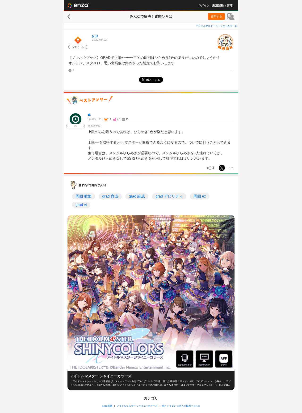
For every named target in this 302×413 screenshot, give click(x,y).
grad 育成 (110, 196)
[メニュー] (232, 70)
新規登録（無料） (223, 5)
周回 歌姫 (84, 196)
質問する (216, 16)
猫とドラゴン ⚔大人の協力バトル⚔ (181, 406)
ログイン (204, 5)
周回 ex (199, 196)
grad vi (81, 205)
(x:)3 (95, 36)
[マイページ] (231, 16)
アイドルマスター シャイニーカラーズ (216, 26)
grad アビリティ (169, 196)
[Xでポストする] (222, 168)
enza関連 (107, 406)
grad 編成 (137, 196)
